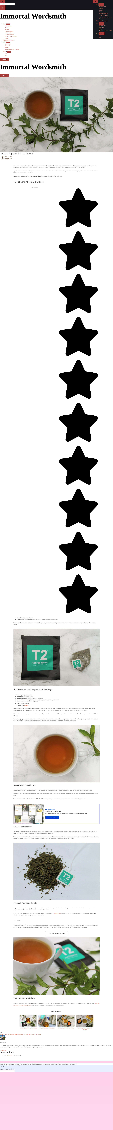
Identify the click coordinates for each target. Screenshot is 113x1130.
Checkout (7, 45)
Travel (6, 38)
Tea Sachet (37, 1034)
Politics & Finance (9, 33)
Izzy (6, 55)
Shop (4, 42)
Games (7, 28)
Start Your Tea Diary (52, 817)
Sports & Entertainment (11, 36)
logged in (9, 1055)
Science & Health (9, 34)
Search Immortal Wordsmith (7, 1069)
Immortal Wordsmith (33, 16)
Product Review (18, 1034)
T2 (24, 1034)
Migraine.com (57, 913)
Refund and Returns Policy (12, 49)
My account (8, 44)
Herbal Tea (3, 1034)
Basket (6, 47)
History (7, 29)
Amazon (26, 705)
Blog (4, 24)
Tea (26, 1034)
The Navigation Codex (8, 40)
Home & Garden (9, 31)
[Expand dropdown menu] (8, 24)
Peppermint (10, 1034)
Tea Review (31, 1034)
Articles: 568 (3, 1050)
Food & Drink (8, 26)
